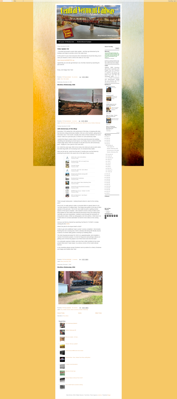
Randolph (114, 73)
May (108, 164)
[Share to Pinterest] (87, 77)
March (108, 168)
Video (62, 78)
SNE (116, 75)
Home (79, 313)
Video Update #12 (63, 49)
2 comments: (75, 259)
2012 (107, 189)
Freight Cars (108, 70)
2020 (107, 175)
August (108, 159)
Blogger (108, 395)
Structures (111, 79)
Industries (116, 70)
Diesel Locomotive (67, 122)
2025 (107, 138)
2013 (107, 187)
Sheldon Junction (66, 309)
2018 (107, 179)
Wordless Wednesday (95, 122)
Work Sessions (111, 81)
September (109, 157)
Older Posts (98, 313)
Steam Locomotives (75, 309)
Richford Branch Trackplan (84, 41)
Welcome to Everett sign (70, 371)
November (109, 154)
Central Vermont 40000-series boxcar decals (74, 350)
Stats (70, 261)
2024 (107, 140)
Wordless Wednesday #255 (66, 84)
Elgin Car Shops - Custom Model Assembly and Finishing (111, 116)
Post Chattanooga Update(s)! (71, 323)
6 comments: (74, 121)
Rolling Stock (108, 75)
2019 (107, 177)
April (108, 166)
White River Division (110, 86)
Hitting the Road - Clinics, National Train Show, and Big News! (78, 357)
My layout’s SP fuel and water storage (114, 97)
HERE (68, 224)
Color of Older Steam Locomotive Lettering (74, 384)
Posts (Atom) (65, 315)
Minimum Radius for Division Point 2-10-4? (74, 377)
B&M (62, 122)
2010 (107, 193)
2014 (107, 186)
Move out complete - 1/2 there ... (72, 337)
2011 (107, 191)
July (108, 161)
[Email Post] (80, 77)
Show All (118, 132)
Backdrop (117, 67)
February (109, 170)
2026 (107, 136)
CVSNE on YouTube (108, 212)
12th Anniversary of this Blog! (67, 129)
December (109, 145)
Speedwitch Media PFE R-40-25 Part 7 (115, 119)
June (108, 163)
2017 (107, 180)
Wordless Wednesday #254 (66, 267)
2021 (107, 173)
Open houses (116, 71)
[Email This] (82, 77)
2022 (107, 143)
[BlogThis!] (83, 77)
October (109, 156)
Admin (61, 261)
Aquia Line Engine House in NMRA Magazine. (115, 108)
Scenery (107, 76)
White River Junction (87, 122)
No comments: (75, 77)
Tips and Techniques (109, 80)
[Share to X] (85, 77)
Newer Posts (60, 313)
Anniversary (66, 261)
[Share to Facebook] (86, 77)
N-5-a (62, 309)
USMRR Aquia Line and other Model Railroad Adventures (111, 105)
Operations (108, 72)
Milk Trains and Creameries (76, 122)
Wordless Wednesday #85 (71, 330)
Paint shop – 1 (109, 129)
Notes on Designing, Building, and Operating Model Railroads (111, 127)
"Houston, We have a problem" (72, 343)
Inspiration (109, 71)
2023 (107, 142)
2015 (107, 184)
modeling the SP (109, 95)
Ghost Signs (114, 87)
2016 (107, 182)
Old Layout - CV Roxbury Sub (66, 41)
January (109, 171)
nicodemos (100, 395)
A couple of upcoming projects (72, 364)
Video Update (66, 78)
